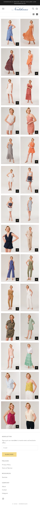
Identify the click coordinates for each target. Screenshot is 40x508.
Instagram (5, 493)
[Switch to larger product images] (33, 14)
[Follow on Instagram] (3, 499)
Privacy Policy (6, 465)
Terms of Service (7, 468)
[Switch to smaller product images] (37, 14)
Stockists (4, 477)
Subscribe (9, 454)
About (4, 486)
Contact (4, 490)
